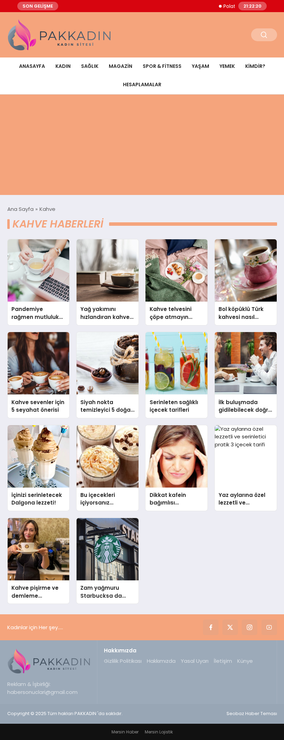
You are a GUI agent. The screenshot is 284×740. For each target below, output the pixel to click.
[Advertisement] (142, 146)
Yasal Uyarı (194, 661)
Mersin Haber (125, 732)
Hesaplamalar (142, 84)
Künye (245, 661)
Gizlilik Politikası (123, 661)
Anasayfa (32, 66)
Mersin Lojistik (159, 732)
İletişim (223, 661)
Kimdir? (255, 66)
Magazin (120, 66)
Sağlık (89, 66)
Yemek (227, 66)
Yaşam (200, 66)
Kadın (63, 66)
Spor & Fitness (162, 66)
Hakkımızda (161, 661)
